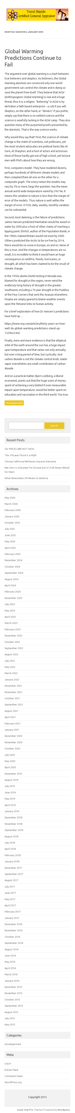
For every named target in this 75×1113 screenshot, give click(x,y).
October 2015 (12, 999)
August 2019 (11, 779)
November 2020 (13, 742)
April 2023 (10, 616)
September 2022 (14, 648)
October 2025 (12, 522)
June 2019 (10, 792)
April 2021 (10, 717)
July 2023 (10, 604)
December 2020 (13, 736)
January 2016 (12, 980)
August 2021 (11, 711)
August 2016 (11, 949)
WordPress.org (13, 1082)
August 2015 (11, 1012)
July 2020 (10, 754)
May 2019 (10, 798)
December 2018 (13, 817)
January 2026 (12, 516)
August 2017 (11, 880)
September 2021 (14, 704)
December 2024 (13, 560)
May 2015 (10, 1024)
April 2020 (10, 767)
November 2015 (13, 993)
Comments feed (13, 1076)
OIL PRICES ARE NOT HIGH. (20, 448)
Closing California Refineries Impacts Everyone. (31, 461)
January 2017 (12, 918)
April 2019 (10, 805)
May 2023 (10, 610)
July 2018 (10, 842)
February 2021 (13, 723)
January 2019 (12, 811)
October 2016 (12, 936)
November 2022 (13, 635)
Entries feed (11, 1069)
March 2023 (11, 623)
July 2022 (10, 660)
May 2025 (10, 541)
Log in (8, 1063)
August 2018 (11, 836)
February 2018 (13, 855)
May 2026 (10, 497)
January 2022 (12, 679)
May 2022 (10, 667)
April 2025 (10, 547)
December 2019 (13, 773)
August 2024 (11, 579)
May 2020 (10, 761)
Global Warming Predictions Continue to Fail (33, 57)
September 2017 (14, 874)
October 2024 (12, 566)
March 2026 (11, 503)
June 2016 (10, 955)
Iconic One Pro (25, 1109)
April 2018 (10, 848)
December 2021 (13, 685)
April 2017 (10, 905)
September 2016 (14, 943)
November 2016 (13, 930)
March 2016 (11, 974)
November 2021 (13, 692)
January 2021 (12, 729)
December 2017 (13, 867)
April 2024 (10, 585)
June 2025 (10, 535)
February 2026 (13, 510)
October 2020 (12, 748)
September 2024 (14, 572)
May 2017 (10, 899)
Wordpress (64, 1109)
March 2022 (11, 673)
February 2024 (13, 591)
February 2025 (13, 554)
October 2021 (12, 698)
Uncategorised (14, 403)
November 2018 (13, 823)
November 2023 (13, 598)
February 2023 (13, 629)
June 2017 (10, 892)
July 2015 (10, 1018)
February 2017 (13, 911)
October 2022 (12, 642)
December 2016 (13, 924)
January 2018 (12, 861)
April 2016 (10, 968)
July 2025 (10, 528)
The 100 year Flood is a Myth (21, 455)
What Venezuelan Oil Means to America (26, 478)
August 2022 (11, 654)
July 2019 (10, 786)
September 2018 (14, 830)
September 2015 (14, 1005)
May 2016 (10, 961)
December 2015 (13, 987)
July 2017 (10, 886)
